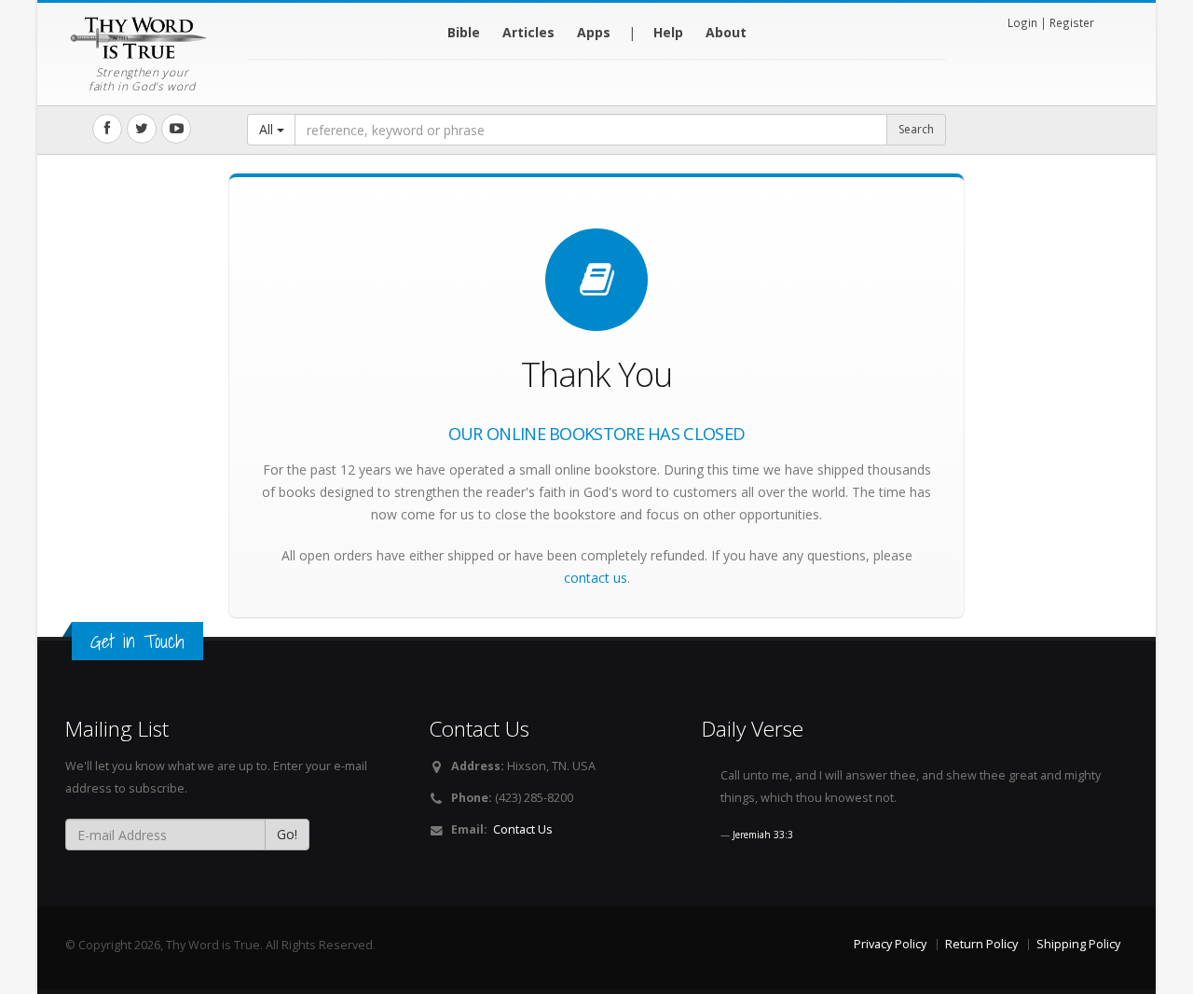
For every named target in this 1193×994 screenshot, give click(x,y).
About (726, 32)
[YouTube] (176, 129)
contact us (595, 578)
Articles (528, 32)
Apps (593, 32)
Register (1071, 22)
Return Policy (981, 944)
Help (668, 32)
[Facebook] (107, 129)
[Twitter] (142, 129)
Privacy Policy (890, 944)
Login (1022, 22)
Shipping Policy (1078, 944)
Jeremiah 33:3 (763, 834)
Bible (463, 32)
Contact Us (523, 829)
